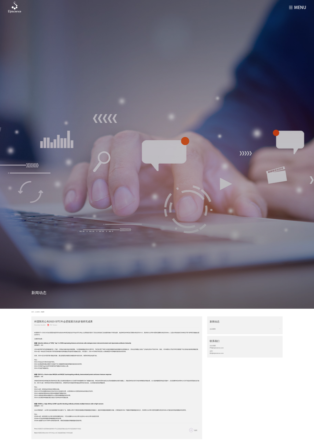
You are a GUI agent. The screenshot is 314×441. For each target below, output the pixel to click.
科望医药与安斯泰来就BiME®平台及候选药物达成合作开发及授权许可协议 (57, 429)
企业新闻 (37, 312)
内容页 (42, 312)
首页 (32, 312)
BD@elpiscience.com (217, 353)
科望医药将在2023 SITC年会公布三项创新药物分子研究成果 (53, 433)
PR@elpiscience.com (217, 348)
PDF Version (53, 325)
